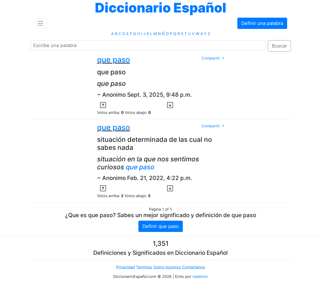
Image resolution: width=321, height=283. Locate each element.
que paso (113, 59)
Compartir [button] (211, 58)
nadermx (200, 276)
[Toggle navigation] (40, 23)
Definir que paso (160, 226)
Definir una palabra (262, 23)
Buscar (279, 46)
